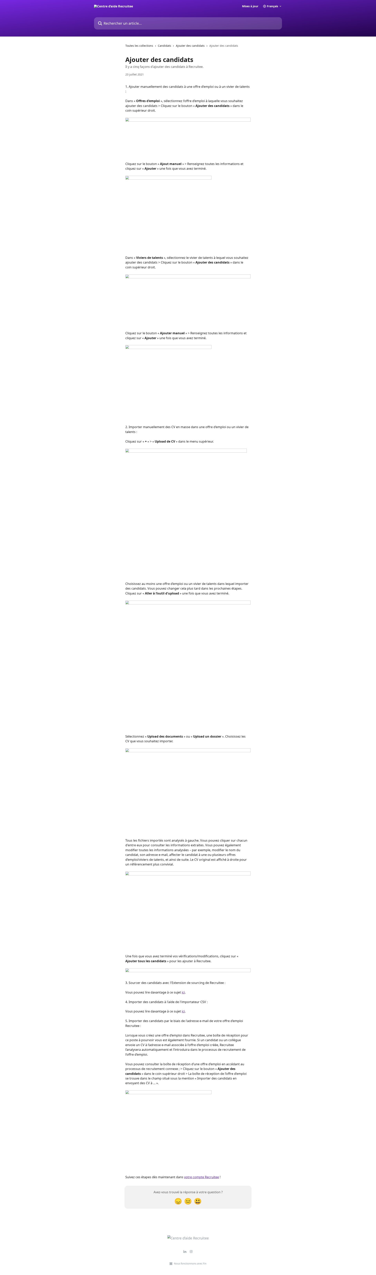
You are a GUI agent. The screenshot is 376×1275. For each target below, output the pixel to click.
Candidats (164, 46)
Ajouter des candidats (190, 46)
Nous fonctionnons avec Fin (190, 1263)
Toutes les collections (139, 46)
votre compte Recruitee (201, 1177)
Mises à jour (250, 6)
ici (183, 992)
